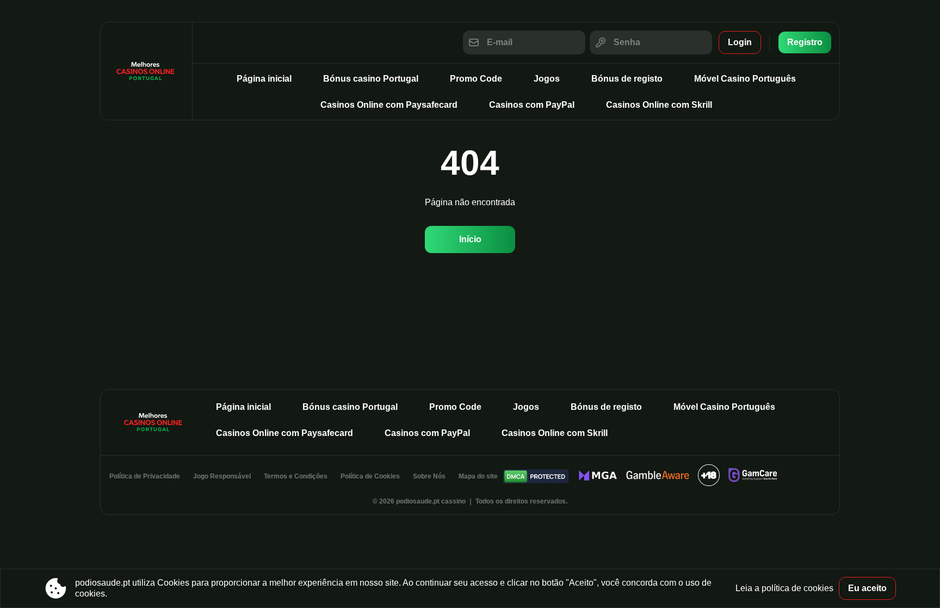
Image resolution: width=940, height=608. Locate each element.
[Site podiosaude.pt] (146, 71)
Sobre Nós (429, 476)
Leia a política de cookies (784, 588)
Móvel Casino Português (745, 78)
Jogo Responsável (222, 476)
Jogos (547, 78)
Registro (804, 42)
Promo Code (476, 78)
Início (470, 239)
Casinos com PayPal (531, 104)
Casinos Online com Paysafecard (388, 104)
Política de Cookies (370, 476)
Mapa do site (478, 476)
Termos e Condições (295, 476)
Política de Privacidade (144, 476)
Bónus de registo (627, 78)
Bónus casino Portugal (370, 78)
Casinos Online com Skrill (659, 104)
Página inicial (264, 78)
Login (740, 42)
